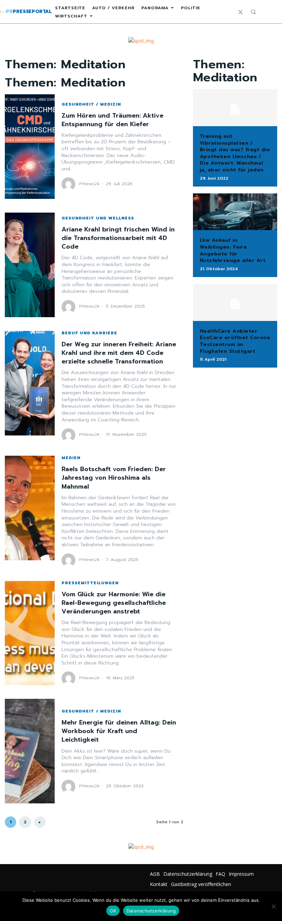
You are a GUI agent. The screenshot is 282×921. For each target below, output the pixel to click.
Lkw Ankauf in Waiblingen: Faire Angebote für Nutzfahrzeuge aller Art (233, 250)
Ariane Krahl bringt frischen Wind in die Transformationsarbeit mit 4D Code (118, 238)
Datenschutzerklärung (151, 910)
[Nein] (273, 906)
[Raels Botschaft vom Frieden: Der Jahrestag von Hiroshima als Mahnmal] (30, 508)
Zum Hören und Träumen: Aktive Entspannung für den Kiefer (112, 120)
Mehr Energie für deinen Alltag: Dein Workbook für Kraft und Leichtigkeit (119, 731)
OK (113, 910)
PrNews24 (89, 184)
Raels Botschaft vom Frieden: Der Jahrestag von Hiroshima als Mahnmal (114, 477)
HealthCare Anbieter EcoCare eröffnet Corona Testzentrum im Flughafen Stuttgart (235, 341)
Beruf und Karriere (89, 333)
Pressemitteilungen (90, 583)
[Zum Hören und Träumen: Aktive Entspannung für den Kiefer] (30, 146)
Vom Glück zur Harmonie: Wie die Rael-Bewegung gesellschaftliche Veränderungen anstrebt (114, 602)
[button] (253, 11)
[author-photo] (69, 184)
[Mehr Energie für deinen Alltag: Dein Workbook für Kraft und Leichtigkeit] (30, 751)
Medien (71, 458)
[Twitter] (240, 11)
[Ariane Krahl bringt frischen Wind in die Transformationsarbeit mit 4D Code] (30, 265)
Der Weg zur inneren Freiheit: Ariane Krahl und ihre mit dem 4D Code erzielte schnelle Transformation (119, 352)
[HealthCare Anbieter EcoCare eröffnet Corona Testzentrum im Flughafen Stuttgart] (235, 302)
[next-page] (40, 822)
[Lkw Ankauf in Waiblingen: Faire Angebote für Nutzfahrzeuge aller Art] (235, 211)
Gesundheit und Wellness (98, 218)
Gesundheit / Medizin (91, 104)
